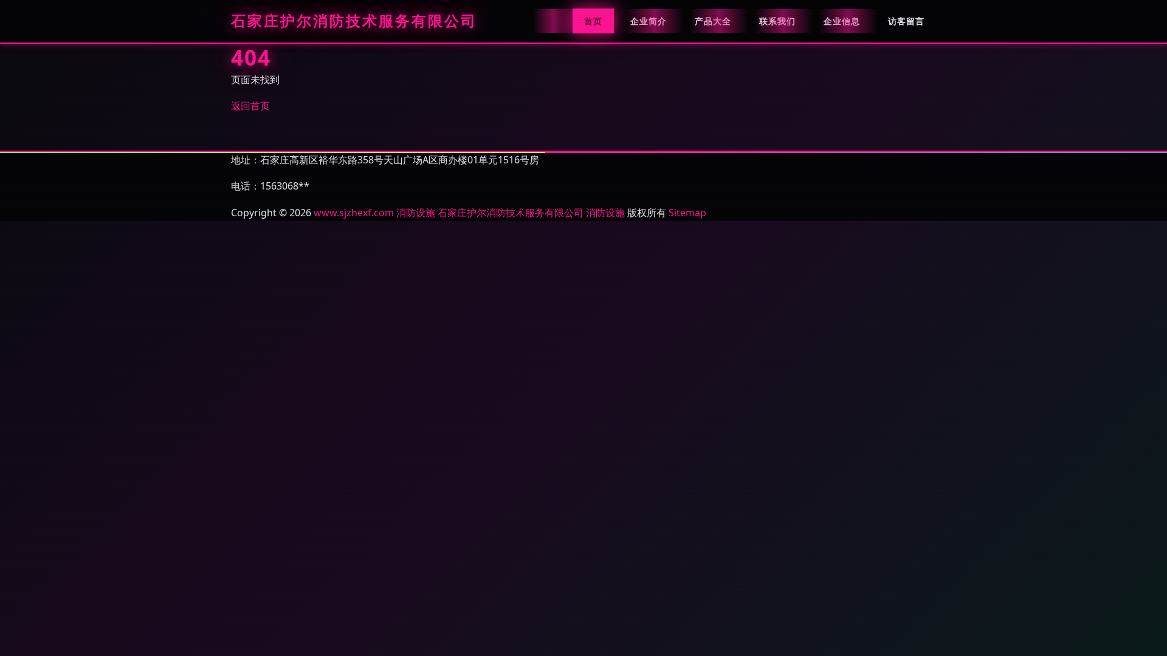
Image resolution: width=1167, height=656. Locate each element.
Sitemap (687, 212)
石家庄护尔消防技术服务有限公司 (354, 21)
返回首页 (250, 105)
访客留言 (906, 21)
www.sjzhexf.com (354, 212)
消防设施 (415, 212)
